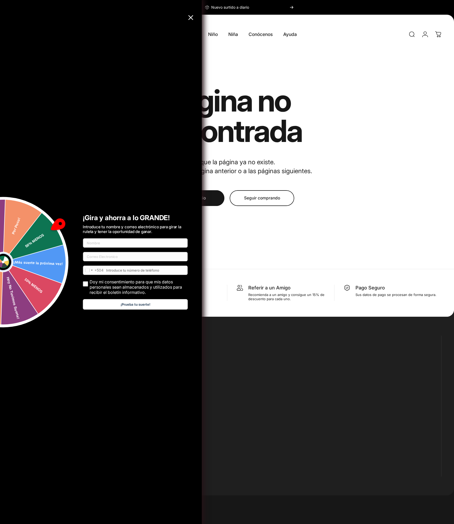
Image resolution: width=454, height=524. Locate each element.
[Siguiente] (291, 7)
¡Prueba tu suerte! (135, 304)
